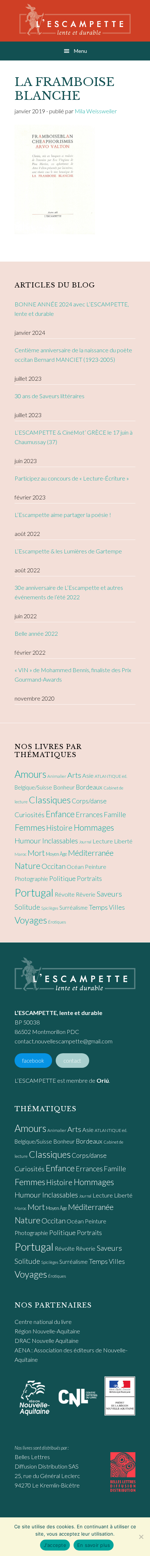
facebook (33, 1060)
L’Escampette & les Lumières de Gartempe (68, 551)
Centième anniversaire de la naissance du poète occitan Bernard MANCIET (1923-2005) (73, 354)
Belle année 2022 (36, 633)
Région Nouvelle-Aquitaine (47, 1331)
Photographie (31, 878)
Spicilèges (49, 908)
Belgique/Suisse (33, 787)
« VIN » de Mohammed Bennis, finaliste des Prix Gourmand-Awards (73, 674)
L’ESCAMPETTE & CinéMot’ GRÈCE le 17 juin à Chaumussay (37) (74, 437)
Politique (62, 878)
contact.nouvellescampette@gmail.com (63, 1041)
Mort (36, 853)
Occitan (54, 866)
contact (72, 1060)
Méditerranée (91, 853)
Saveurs (109, 893)
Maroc (21, 854)
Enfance (60, 814)
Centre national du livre (43, 1321)
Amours (30, 774)
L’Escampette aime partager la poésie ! (63, 514)
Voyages (31, 919)
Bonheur (64, 787)
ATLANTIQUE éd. (111, 776)
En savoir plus (93, 1545)
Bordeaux (89, 787)
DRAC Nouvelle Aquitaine (47, 1340)
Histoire (59, 827)
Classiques (50, 799)
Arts (74, 775)
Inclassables (60, 840)
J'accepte (55, 1545)
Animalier (56, 776)
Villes (117, 907)
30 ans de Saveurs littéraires (49, 395)
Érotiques (57, 922)
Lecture (102, 841)
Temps (98, 907)
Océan (75, 866)
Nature (27, 866)
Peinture (95, 866)
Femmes (30, 827)
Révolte (65, 894)
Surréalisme (73, 907)
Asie (88, 775)
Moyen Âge (56, 854)
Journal (85, 841)
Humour (28, 840)
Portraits (89, 878)
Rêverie (85, 894)
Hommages (94, 827)
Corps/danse (89, 801)
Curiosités (29, 815)
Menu (80, 51)
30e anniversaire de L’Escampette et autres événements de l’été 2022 (69, 592)
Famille (115, 814)
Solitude (27, 907)
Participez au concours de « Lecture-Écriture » (72, 478)
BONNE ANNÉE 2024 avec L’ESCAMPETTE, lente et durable (72, 309)
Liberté (123, 841)
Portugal (34, 892)
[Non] (141, 1536)
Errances (89, 814)
